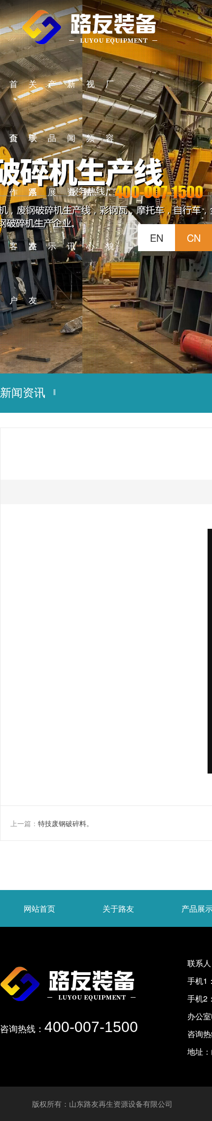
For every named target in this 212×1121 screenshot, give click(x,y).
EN (156, 237)
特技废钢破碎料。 (65, 823)
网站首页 (39, 908)
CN (194, 237)
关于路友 (118, 908)
